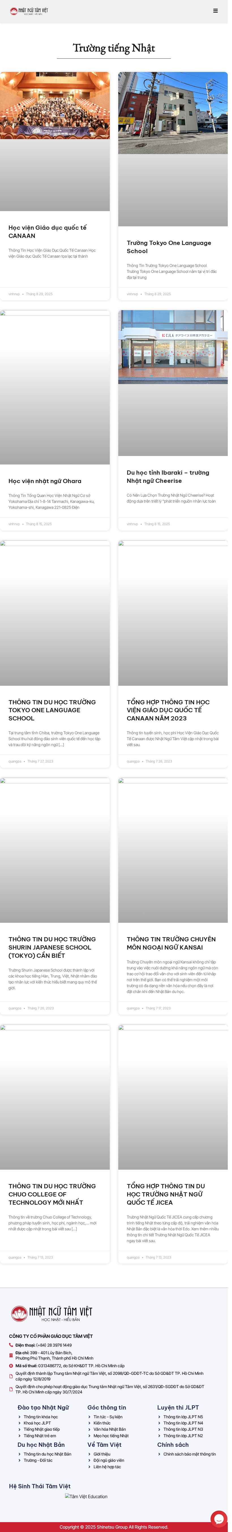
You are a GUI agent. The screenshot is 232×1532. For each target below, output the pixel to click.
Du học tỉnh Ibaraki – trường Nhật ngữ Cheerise (168, 477)
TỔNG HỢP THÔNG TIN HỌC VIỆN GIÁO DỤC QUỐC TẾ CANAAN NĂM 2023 (168, 710)
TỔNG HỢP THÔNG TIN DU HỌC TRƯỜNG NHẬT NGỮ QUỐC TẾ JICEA (166, 1194)
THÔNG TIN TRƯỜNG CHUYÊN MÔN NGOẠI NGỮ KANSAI (171, 943)
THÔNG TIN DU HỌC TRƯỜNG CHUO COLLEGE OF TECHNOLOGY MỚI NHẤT (52, 1194)
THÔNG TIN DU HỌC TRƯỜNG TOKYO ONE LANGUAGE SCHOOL (52, 710)
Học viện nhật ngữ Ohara (44, 481)
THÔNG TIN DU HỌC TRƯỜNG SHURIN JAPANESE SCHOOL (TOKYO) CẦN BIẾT (52, 947)
